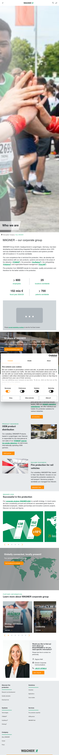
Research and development (8, 692)
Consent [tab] (10, 360)
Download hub (5, 699)
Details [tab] (30, 360)
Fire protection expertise (34, 712)
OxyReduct (36, 262)
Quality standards (6, 696)
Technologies (5, 712)
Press (3, 744)
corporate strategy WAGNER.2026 (18, 501)
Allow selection (29, 398)
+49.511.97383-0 (40, 668)
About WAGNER (6, 737)
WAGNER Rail (32, 720)
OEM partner (32, 716)
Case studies (32, 697)
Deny (10, 398)
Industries (31, 690)
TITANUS (16, 262)
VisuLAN (42, 264)
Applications (31, 693)
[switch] (22, 391)
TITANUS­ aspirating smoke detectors (14, 442)
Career (3, 741)
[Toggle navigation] (3, 3)
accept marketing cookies (16, 327)
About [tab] (49, 360)
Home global (6, 234)
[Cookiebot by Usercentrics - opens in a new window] (50, 356)
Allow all (48, 398)
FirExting (7, 264)
